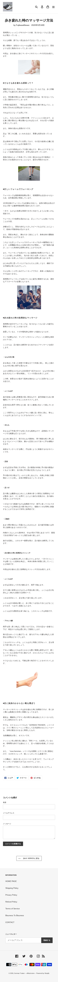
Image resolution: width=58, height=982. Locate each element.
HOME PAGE (11, 881)
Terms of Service (12, 909)
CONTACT (9, 922)
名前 (4, 802)
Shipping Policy (11, 888)
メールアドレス (8, 813)
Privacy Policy (11, 895)
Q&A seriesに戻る (31, 858)
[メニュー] (53, 6)
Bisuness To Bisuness (14, 915)
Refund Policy (11, 902)
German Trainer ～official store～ (25, 973)
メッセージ (7, 824)
